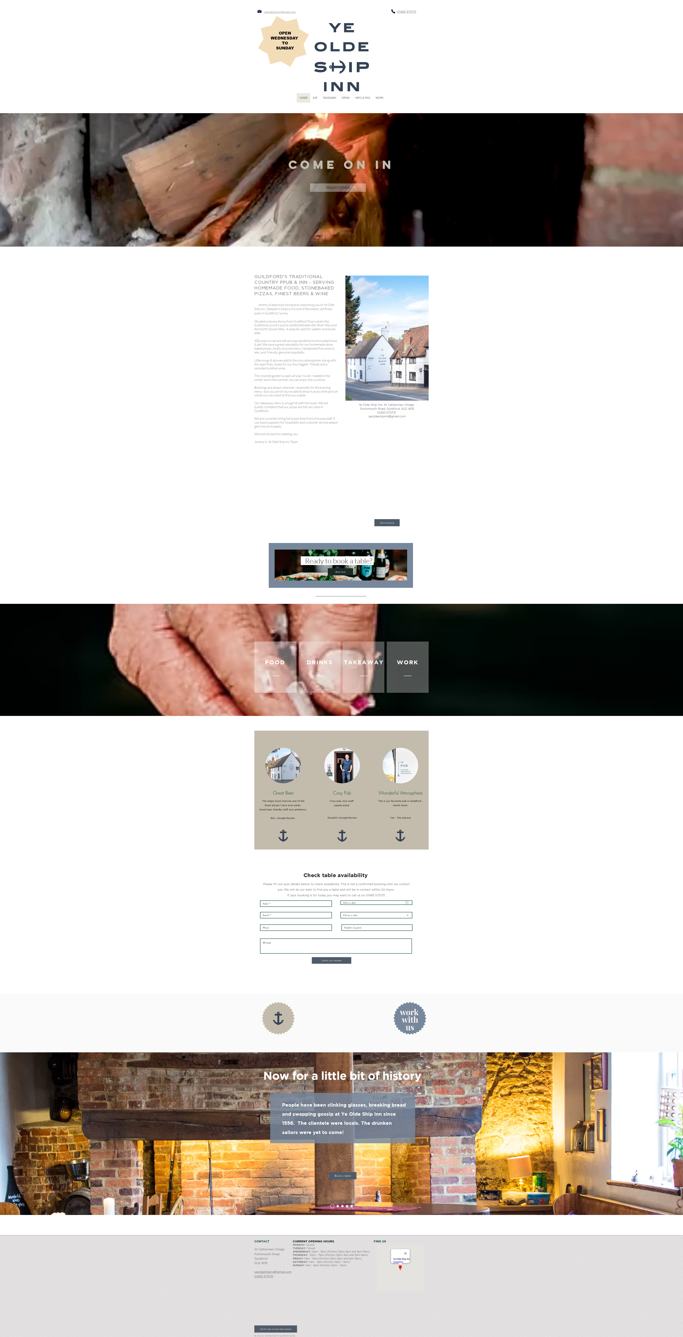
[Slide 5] (351, 1206)
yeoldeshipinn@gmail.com (280, 12)
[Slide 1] (331, 1206)
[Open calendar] (407, 902)
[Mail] (259, 11)
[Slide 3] (342, 1206)
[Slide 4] (347, 1206)
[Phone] (393, 11)
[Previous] (19, 1133)
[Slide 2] (337, 1206)
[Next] (663, 1133)
